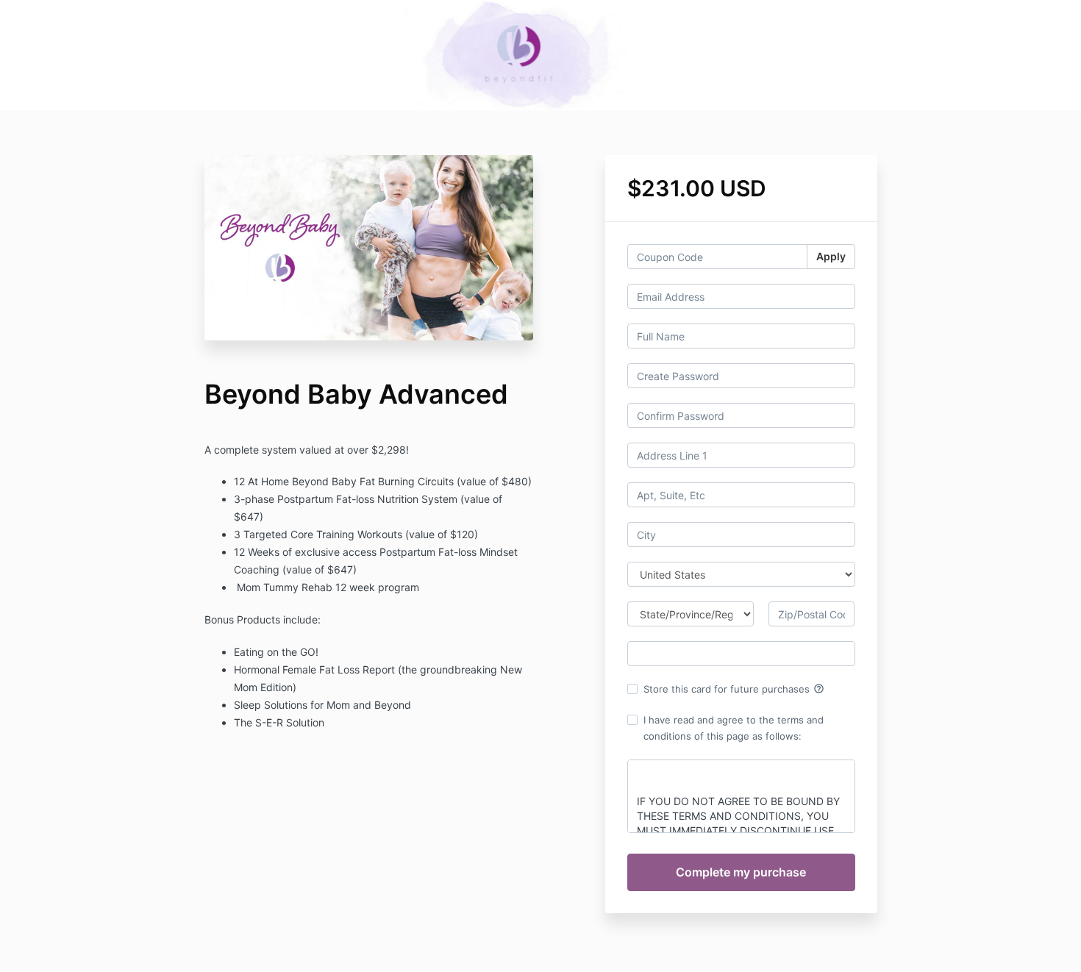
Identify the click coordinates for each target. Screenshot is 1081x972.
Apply (831, 256)
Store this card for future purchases (733, 689)
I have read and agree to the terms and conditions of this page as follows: (733, 728)
